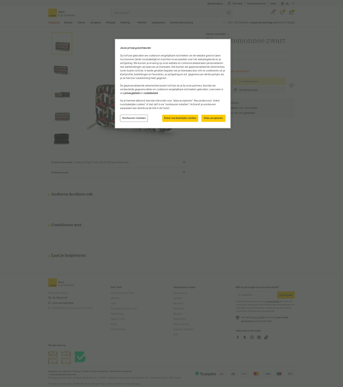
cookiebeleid (151, 93)
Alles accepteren (213, 118)
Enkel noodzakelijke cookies (180, 118)
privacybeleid (132, 93)
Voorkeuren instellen (134, 118)
